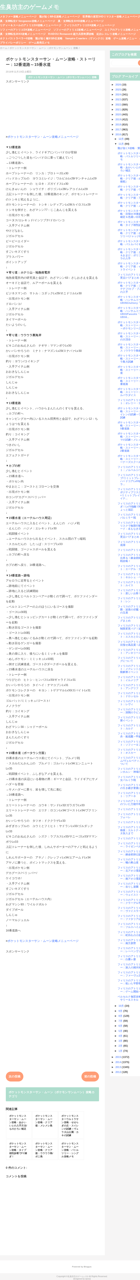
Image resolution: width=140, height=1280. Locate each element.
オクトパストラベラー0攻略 (16, 38)
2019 (118, 119)
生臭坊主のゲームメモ (29, 7)
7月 (120, 1020)
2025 (118, 89)
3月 (120, 1040)
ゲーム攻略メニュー (125, 38)
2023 (118, 99)
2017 (118, 129)
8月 (120, 1015)
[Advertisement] (52, 107)
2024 (118, 94)
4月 (120, 1035)
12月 (121, 138)
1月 (120, 1050)
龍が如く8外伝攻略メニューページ (59, 16)
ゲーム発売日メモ (39, 42)
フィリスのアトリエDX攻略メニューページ (89, 25)
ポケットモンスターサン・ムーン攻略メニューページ (43, 136)
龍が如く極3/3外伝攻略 (48, 38)
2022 (118, 104)
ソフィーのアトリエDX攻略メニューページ (25, 29)
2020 (118, 114)
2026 (118, 84)
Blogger (87, 1267)
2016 (118, 134)
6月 (120, 1025)
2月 (120, 1045)
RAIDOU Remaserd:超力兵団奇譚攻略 (71, 33)
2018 (118, 124)
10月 (121, 1005)
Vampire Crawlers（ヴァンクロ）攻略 (88, 38)
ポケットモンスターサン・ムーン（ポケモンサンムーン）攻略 (62, 77)
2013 (118, 1067)
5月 (120, 1030)
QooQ (88, 1279)
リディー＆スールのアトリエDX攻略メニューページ (30, 25)
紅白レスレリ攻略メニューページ (116, 33)
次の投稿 (14, 1076)
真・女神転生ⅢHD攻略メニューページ (81, 20)
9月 (120, 1010)
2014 (118, 1062)
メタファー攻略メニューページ (18, 16)
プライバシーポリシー (13, 42)
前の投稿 (90, 1076)
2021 (118, 109)
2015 (118, 1057)
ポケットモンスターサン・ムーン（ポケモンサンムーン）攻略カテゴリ (52, 1094)
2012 (118, 1072)
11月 (121, 143)
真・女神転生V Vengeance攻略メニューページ (27, 20)
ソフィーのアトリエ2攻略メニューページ (77, 29)
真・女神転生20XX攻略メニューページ (23, 33)
